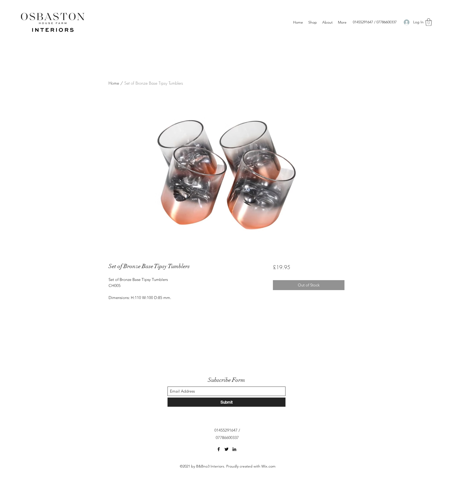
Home (114, 83)
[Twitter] (226, 449)
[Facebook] (218, 449)
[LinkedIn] (234, 449)
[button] (428, 22)
